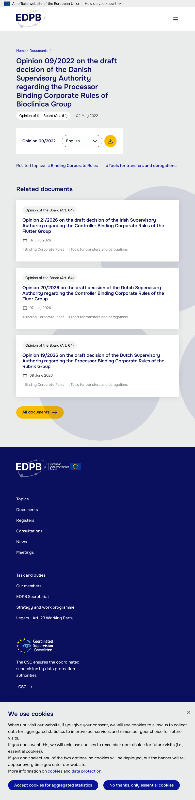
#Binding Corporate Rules (73, 166)
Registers (25, 520)
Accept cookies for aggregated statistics (53, 785)
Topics (22, 499)
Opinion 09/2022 (39, 141)
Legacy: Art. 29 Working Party (44, 618)
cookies (55, 771)
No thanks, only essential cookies (141, 785)
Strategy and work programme (45, 607)
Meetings (25, 552)
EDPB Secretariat (32, 596)
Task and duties (30, 575)
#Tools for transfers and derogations (141, 166)
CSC (22, 687)
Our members (28, 586)
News (21, 541)
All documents (36, 412)
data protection (86, 771)
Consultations (29, 531)
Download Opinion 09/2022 (110, 141)
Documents (27, 509)
